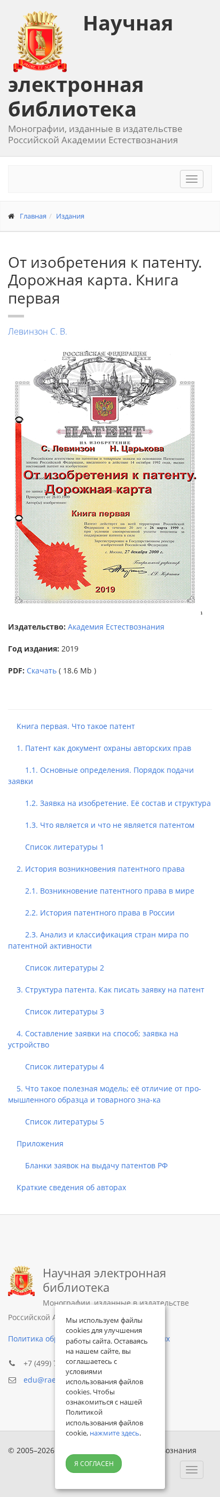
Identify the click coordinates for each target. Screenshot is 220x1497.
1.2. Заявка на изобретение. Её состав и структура (109, 803)
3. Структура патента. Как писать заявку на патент (106, 989)
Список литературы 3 (56, 1011)
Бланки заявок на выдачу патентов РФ (88, 1165)
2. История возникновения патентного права (96, 869)
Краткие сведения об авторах (67, 1187)
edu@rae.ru (44, 1380)
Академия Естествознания (116, 627)
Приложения (36, 1143)
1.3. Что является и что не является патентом (101, 825)
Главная (33, 216)
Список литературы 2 (56, 968)
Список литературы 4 (56, 1066)
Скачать (42, 670)
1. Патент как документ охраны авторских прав (99, 748)
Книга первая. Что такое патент (71, 726)
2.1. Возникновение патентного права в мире (101, 891)
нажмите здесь (114, 1433)
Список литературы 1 (56, 847)
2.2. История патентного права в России (91, 912)
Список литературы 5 (56, 1121)
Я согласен (94, 1463)
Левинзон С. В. (37, 331)
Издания (70, 216)
